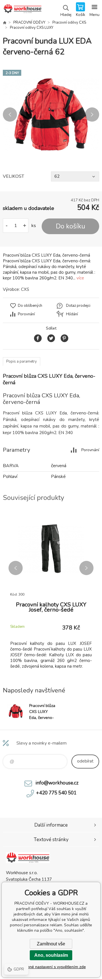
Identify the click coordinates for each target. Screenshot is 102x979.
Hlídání (72, 314)
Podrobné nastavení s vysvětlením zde (51, 966)
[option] (51, 114)
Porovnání (26, 314)
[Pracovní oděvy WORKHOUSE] (4, 22)
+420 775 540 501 (56, 793)
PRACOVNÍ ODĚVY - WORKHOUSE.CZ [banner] (22, 10)
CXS (25, 289)
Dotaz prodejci (78, 305)
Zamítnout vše (51, 943)
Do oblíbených (30, 305)
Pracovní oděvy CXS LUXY (31, 27)
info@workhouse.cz (56, 783)
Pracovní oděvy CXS (69, 22)
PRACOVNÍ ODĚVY (29, 22)
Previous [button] (10, 114)
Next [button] (92, 114)
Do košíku (70, 226)
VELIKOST (13, 176)
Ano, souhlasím (51, 955)
